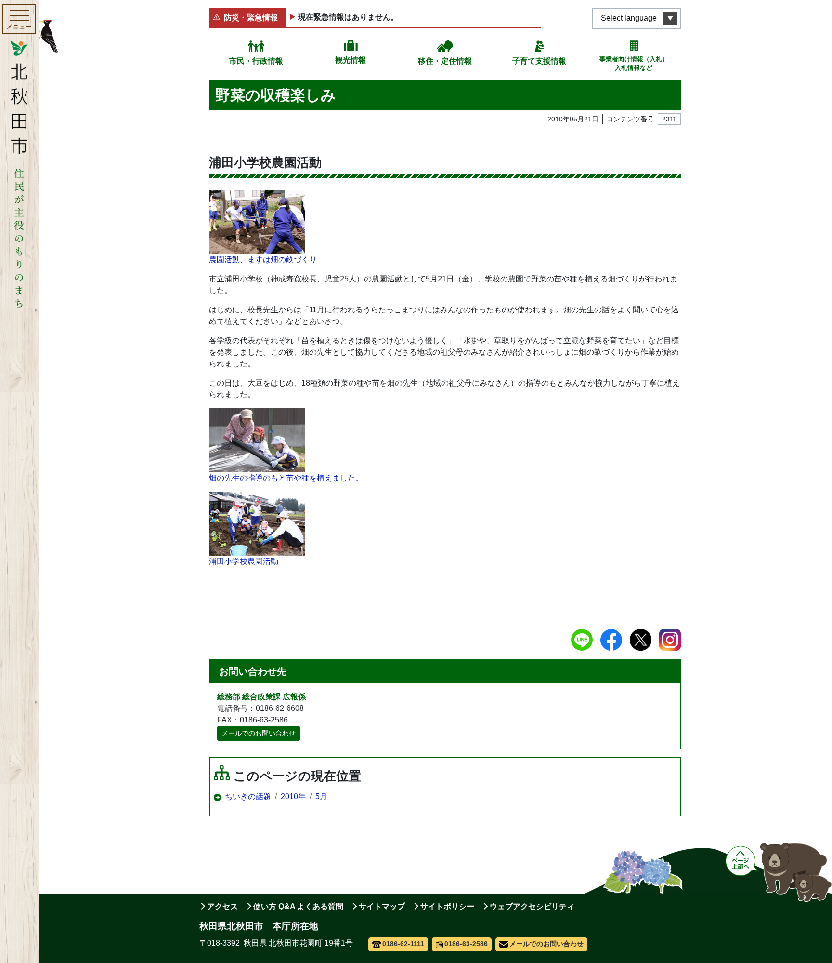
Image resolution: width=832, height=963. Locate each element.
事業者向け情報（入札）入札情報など (633, 63)
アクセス (222, 906)
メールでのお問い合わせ (258, 733)
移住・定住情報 (445, 61)
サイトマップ (382, 906)
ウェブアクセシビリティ (532, 906)
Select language (629, 18)
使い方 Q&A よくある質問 (298, 906)
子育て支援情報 (539, 61)
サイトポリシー (447, 906)
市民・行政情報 (256, 61)
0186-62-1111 (403, 944)
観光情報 (350, 60)
